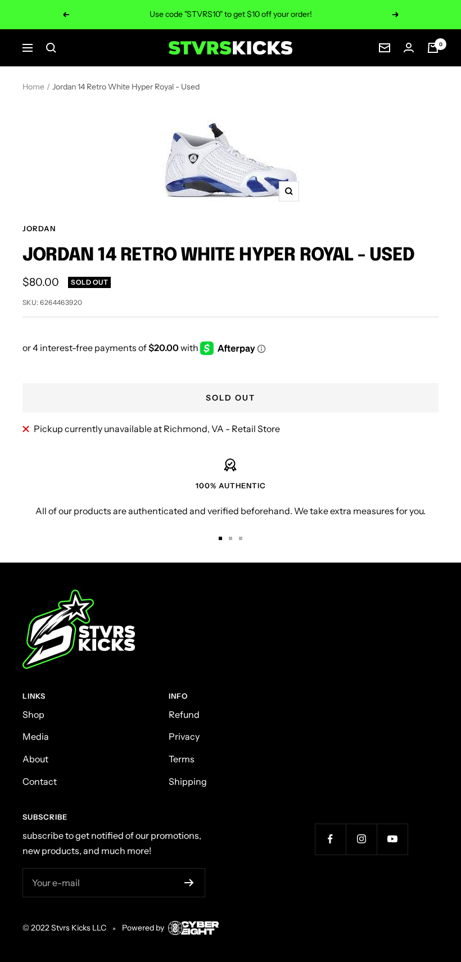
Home (33, 87)
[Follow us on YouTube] (392, 839)
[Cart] (433, 48)
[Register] (189, 883)
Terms (182, 759)
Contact (39, 781)
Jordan (39, 228)
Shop (33, 714)
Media (35, 736)
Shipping (188, 781)
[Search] (51, 48)
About (35, 759)
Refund (184, 714)
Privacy (184, 736)
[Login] (409, 47)
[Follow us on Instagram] (361, 839)
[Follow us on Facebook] (330, 839)
